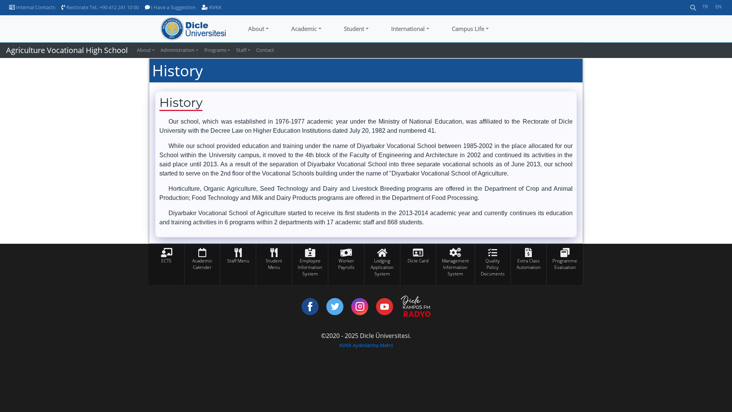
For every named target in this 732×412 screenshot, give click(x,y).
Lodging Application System (382, 267)
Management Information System (455, 267)
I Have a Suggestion (173, 7)
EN (718, 6)
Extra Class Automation (529, 264)
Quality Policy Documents (493, 267)
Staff (241, 50)
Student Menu (274, 264)
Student (354, 28)
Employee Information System (310, 267)
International (408, 28)
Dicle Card (418, 261)
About (256, 28)
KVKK (215, 7)
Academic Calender (202, 264)
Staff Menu (238, 261)
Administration (177, 50)
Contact (265, 50)
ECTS (166, 261)
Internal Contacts (35, 7)
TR (705, 6)
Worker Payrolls (346, 264)
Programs (215, 50)
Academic (304, 28)
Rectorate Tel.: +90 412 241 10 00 (102, 7)
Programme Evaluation (564, 264)
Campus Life (468, 28)
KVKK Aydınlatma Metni (366, 345)
